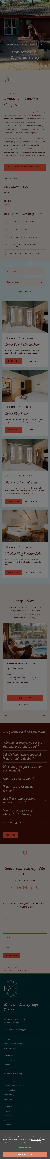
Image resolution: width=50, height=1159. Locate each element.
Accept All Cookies (25, 1154)
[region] (25, 1144)
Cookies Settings (25, 1147)
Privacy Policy (36, 1142)
